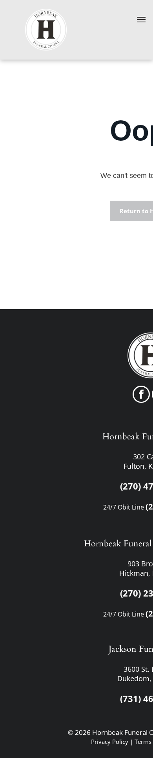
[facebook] (141, 395)
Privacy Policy (109, 741)
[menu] (141, 19)
